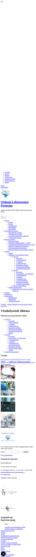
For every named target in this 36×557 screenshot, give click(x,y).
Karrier (7, 182)
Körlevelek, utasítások (7, 554)
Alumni (3, 532)
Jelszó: (3, 452)
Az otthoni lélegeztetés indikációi (18, 236)
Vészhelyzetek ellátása (23, 267)
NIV (3, 361)
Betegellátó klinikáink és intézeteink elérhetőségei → (13, 472)
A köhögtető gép (21, 263)
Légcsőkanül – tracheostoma (24, 274)
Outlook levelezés (10, 179)
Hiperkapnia (6, 359)
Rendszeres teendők (22, 265)
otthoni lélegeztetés (19, 361)
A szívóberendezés (21, 280)
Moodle (7, 175)
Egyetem (7, 172)
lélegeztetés (28, 359)
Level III (15, 270)
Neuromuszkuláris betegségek (17, 248)
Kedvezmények (5, 551)
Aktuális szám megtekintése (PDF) (15, 527)
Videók (10, 333)
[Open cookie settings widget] (3, 553)
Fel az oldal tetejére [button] (6, 455)
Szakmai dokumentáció (19, 286)
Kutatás (7, 292)
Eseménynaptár (5, 546)
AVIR (2, 534)
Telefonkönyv (9, 177)
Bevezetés (19, 258)
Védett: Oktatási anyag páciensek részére (19, 304)
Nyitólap (3, 304)
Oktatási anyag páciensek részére (18, 255)
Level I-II (15, 256)
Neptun (7, 174)
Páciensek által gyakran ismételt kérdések (20, 250)
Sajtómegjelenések (14, 301)
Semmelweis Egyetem (7, 530)
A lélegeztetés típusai (14, 238)
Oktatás (7, 251)
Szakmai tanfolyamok (15, 287)
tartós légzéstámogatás (6, 364)
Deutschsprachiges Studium (9, 537)
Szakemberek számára (11, 231)
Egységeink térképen (5, 474)
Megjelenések (9, 296)
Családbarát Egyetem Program (10, 536)
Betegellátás (12, 229)
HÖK (2, 548)
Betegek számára (10, 239)
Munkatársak (12, 227)
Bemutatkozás (12, 226)
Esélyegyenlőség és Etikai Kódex (11, 544)
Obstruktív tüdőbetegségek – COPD (19, 243)
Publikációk (12, 299)
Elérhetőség (8, 294)
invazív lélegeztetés (14, 359)
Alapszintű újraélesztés (23, 268)
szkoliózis (33, 362)
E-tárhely (3, 541)
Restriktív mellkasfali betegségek (18, 246)
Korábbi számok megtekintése (14, 529)
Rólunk (7, 220)
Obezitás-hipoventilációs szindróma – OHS (21, 244)
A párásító (19, 262)
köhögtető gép (22, 359)
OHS (7, 362)
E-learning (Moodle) (7, 539)
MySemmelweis (9, 181)
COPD (2, 359)
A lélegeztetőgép (21, 260)
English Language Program (9, 542)
